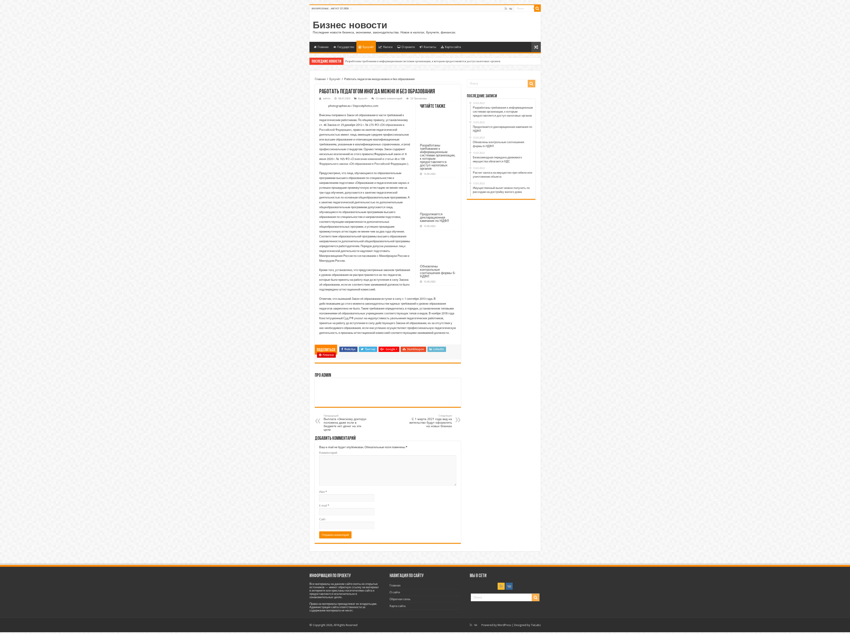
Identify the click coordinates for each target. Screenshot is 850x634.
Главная (323, 47)
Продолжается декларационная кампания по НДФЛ (434, 217)
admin (326, 98)
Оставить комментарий (389, 98)
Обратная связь (400, 599)
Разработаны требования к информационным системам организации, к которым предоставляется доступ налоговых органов (422, 61)
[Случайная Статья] (536, 47)
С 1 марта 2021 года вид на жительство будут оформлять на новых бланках (430, 421)
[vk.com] (510, 8)
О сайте (395, 592)
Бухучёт (368, 47)
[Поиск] (537, 8)
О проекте (408, 47)
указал (358, 318)
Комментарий (328, 452)
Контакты (430, 47)
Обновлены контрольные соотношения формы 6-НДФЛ (438, 271)
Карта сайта (453, 47)
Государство (345, 47)
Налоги (387, 47)
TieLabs (536, 625)
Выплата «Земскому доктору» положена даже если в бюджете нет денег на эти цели (345, 422)
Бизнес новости (350, 25)
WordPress (504, 625)
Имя (323, 492)
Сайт (322, 519)
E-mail (324, 505)
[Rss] (506, 8)
